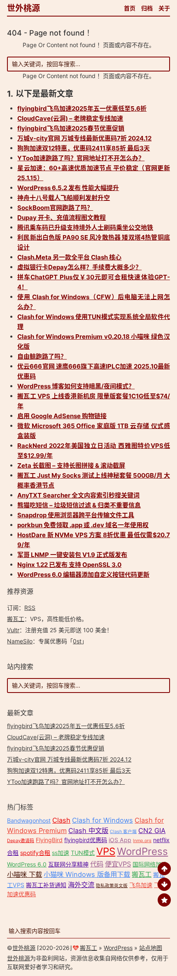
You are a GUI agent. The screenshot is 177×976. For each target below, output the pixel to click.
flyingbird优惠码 (85, 839)
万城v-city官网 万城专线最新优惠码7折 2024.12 (84, 138)
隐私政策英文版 (112, 885)
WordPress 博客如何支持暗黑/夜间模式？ (76, 386)
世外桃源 (23, 8)
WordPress (142, 851)
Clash (61, 820)
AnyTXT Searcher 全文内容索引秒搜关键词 (78, 495)
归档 (147, 8)
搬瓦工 (15, 618)
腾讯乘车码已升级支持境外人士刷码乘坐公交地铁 (85, 227)
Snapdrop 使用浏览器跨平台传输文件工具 (75, 515)
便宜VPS (118, 864)
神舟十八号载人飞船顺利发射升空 (63, 198)
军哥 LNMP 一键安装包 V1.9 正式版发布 (72, 555)
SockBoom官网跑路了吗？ (55, 208)
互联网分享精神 (68, 864)
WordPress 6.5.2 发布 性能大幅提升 (68, 188)
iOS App (120, 839)
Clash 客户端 (123, 831)
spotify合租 (35, 852)
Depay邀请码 (20, 840)
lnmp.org (142, 840)
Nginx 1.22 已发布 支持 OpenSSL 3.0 (69, 565)
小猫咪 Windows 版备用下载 (87, 874)
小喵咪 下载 (24, 874)
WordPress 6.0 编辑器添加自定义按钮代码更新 (83, 574)
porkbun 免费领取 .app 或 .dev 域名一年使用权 (83, 525)
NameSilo (20, 641)
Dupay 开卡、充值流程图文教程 (61, 217)
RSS (29, 607)
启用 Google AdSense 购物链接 (62, 416)
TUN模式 (83, 852)
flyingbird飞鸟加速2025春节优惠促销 (70, 128)
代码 (96, 864)
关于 (164, 8)
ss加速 (60, 852)
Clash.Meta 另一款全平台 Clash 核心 (69, 257)
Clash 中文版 (88, 830)
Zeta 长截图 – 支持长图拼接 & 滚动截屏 (71, 465)
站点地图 (150, 947)
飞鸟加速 (140, 884)
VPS (105, 851)
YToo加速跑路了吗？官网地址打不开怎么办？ (80, 158)
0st (77, 641)
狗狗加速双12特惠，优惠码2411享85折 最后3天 (83, 148)
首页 (129, 8)
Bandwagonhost (29, 820)
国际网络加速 (150, 864)
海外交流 (81, 885)
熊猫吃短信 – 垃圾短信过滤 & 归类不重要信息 (79, 505)
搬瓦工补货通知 (46, 884)
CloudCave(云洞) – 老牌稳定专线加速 (70, 118)
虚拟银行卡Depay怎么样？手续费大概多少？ (79, 267)
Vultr (13, 629)
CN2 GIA (151, 830)
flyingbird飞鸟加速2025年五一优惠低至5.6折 (82, 108)
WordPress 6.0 (27, 864)
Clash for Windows (102, 820)
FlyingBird (49, 839)
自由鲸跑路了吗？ (42, 356)
